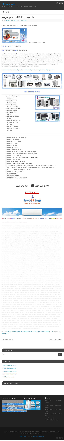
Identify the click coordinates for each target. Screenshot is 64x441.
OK (59, 354)
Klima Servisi (8, 3)
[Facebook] (57, 3)
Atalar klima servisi (9, 377)
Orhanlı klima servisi (7, 339)
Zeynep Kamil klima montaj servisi (44, 331)
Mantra (35, 436)
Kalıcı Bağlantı (5, 333)
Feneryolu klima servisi (10, 371)
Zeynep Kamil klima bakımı (29, 331)
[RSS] (62, 3)
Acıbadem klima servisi (10, 365)
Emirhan (8, 20)
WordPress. (41, 436)
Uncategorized (22, 20)
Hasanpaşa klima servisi (10, 374)
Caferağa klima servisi (10, 368)
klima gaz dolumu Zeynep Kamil (14, 331)
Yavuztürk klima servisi (56, 339)
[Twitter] (59, 3)
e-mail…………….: (49, 418)
